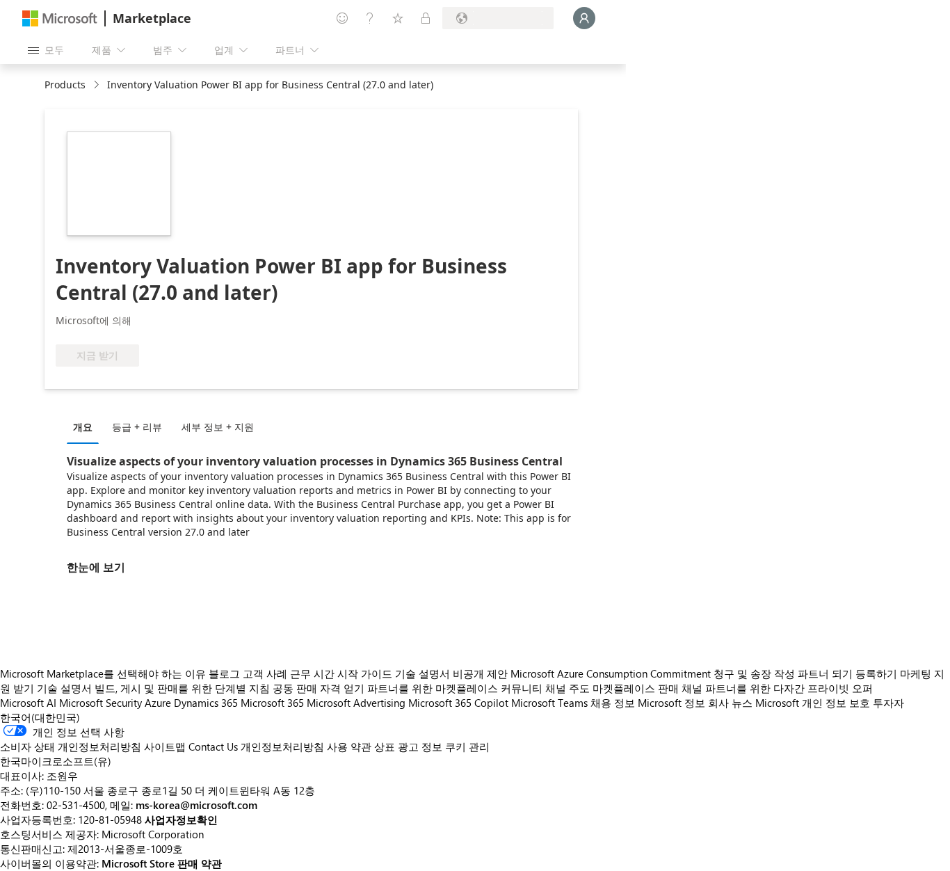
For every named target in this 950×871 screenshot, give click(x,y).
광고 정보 (420, 746)
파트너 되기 (825, 673)
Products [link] (65, 84)
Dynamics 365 (206, 703)
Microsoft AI (28, 703)
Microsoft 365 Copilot (458, 703)
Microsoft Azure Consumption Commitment (612, 673)
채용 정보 (612, 703)
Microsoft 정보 (671, 703)
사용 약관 (349, 746)
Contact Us (213, 746)
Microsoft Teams (549, 703)
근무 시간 (312, 673)
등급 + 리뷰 (137, 426)
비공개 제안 (480, 673)
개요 (82, 426)
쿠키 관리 (467, 746)
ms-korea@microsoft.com (196, 805)
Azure (158, 703)
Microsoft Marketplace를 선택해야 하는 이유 (103, 673)
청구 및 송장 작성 (754, 673)
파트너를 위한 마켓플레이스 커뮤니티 (454, 688)
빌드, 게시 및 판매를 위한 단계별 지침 (182, 688)
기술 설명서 (422, 673)
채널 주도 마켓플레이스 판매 (612, 688)
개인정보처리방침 (282, 746)
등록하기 (876, 673)
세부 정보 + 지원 (218, 426)
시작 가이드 (364, 673)
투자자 (888, 703)
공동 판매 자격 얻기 (318, 688)
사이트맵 (165, 746)
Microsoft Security (100, 703)
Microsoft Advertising (356, 703)
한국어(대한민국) (40, 717)
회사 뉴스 (730, 703)
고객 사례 (265, 673)
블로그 (224, 673)
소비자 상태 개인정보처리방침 (70, 746)
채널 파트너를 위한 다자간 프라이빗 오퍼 (777, 688)
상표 (384, 746)
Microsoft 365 (272, 703)
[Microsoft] (59, 18)
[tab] (86, 426)
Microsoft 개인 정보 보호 (812, 703)
